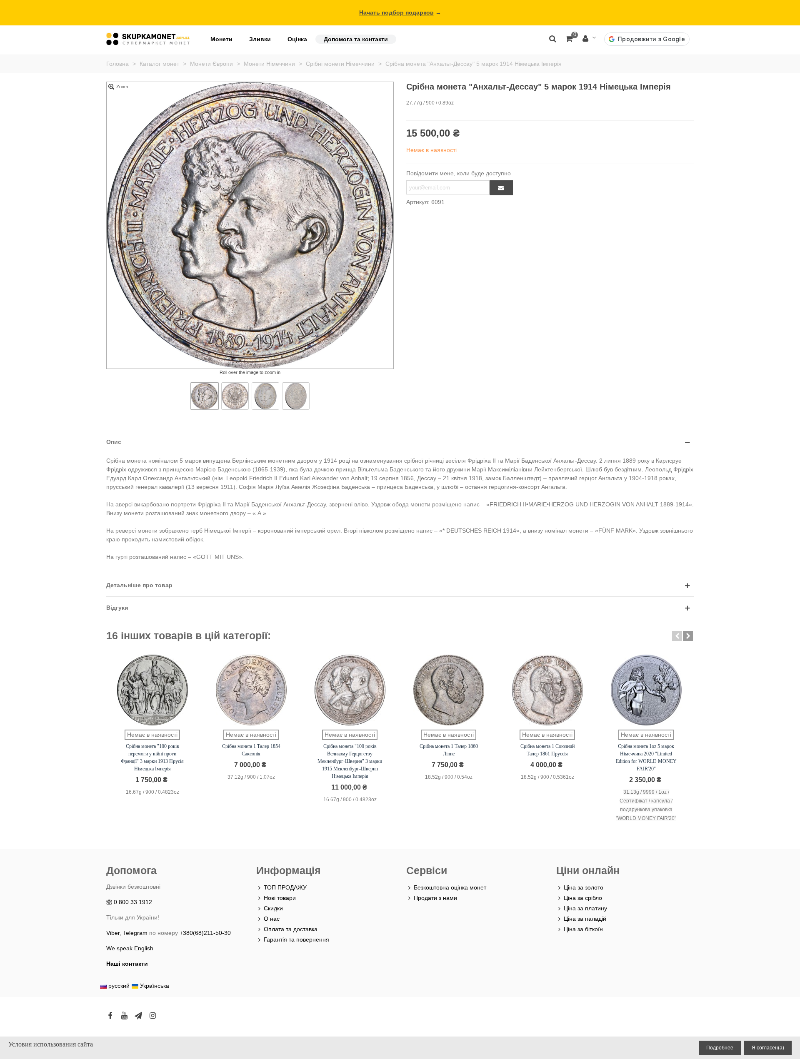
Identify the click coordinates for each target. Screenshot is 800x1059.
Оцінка (297, 39)
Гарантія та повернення (296, 939)
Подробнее (719, 1048)
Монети (221, 39)
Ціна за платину (585, 908)
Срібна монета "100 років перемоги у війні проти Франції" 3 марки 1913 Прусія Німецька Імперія (152, 757)
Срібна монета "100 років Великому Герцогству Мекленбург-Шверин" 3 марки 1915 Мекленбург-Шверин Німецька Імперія (350, 761)
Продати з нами (435, 898)
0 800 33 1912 (133, 902)
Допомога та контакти (356, 39)
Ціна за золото (583, 887)
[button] (677, 636)
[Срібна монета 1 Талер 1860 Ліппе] (448, 690)
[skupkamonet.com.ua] (148, 38)
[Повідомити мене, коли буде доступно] (501, 187)
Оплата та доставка (291, 929)
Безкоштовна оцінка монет (450, 887)
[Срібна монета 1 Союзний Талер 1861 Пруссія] (547, 690)
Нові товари (280, 898)
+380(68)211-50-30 (205, 932)
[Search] (552, 38)
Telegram (135, 932)
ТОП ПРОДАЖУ (285, 887)
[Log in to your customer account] (589, 39)
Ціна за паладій (585, 918)
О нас (272, 918)
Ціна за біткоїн (583, 929)
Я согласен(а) (768, 1048)
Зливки (260, 39)
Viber (113, 932)
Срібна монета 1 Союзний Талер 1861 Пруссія (547, 750)
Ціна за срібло (583, 898)
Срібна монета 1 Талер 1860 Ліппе (449, 750)
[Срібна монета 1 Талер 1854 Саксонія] (251, 690)
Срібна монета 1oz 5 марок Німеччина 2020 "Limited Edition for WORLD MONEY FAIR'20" (646, 757)
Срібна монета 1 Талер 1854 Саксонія (251, 750)
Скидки (273, 908)
